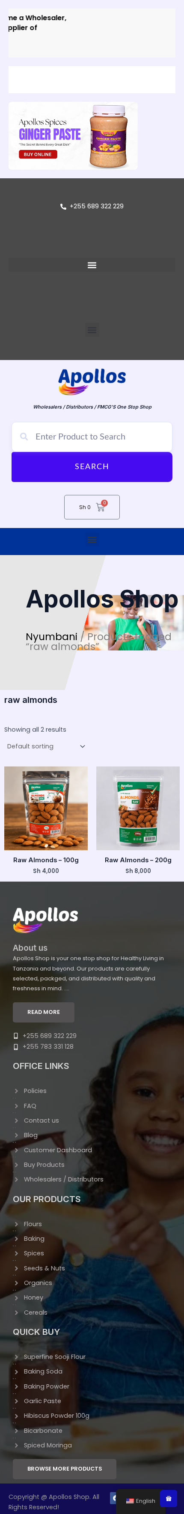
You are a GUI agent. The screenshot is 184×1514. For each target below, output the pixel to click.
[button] (92, 265)
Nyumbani (51, 637)
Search (92, 467)
